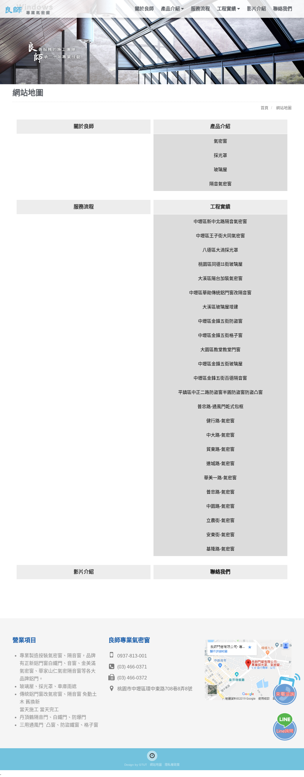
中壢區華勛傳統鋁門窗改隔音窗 (220, 292)
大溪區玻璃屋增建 (220, 306)
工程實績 (220, 207)
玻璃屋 (220, 169)
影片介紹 (256, 8)
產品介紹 (220, 126)
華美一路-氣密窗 (220, 477)
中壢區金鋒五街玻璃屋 (220, 363)
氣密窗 (220, 141)
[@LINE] (152, 756)
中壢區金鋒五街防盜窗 (220, 321)
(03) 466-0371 (131, 666)
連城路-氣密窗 (220, 463)
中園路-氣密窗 (220, 506)
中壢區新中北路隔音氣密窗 (220, 221)
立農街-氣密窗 (220, 520)
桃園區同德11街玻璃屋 (220, 264)
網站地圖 (156, 764)
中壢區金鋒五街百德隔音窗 (220, 377)
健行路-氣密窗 (220, 420)
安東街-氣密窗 (220, 534)
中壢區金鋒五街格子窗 (220, 335)
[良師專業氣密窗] (38, 9)
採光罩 (220, 155)
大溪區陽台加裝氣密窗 (220, 278)
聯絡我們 (282, 8)
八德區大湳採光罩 (220, 249)
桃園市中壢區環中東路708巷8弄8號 (154, 688)
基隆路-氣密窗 (220, 548)
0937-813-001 (131, 655)
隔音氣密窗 (220, 183)
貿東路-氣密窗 (220, 449)
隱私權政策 (172, 764)
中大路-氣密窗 (220, 434)
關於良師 (144, 8)
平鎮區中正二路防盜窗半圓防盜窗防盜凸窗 (220, 392)
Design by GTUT (135, 764)
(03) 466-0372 (131, 677)
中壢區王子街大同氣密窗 (220, 235)
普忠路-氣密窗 (220, 491)
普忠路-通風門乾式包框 (220, 406)
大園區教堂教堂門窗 (220, 349)
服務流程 (200, 8)
